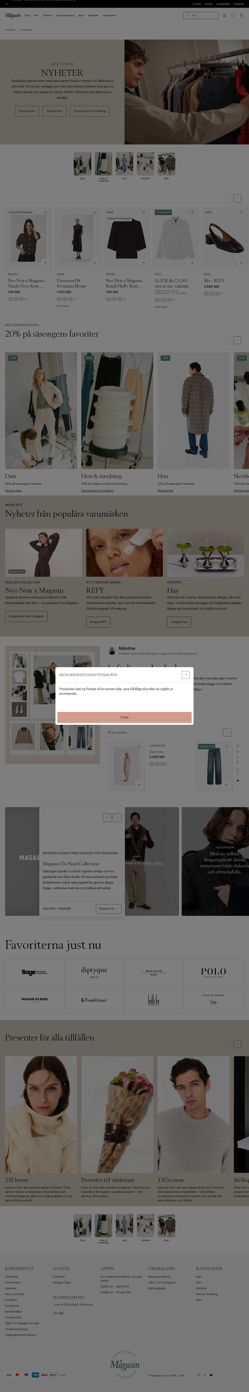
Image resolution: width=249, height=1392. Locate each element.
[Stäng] (186, 675)
